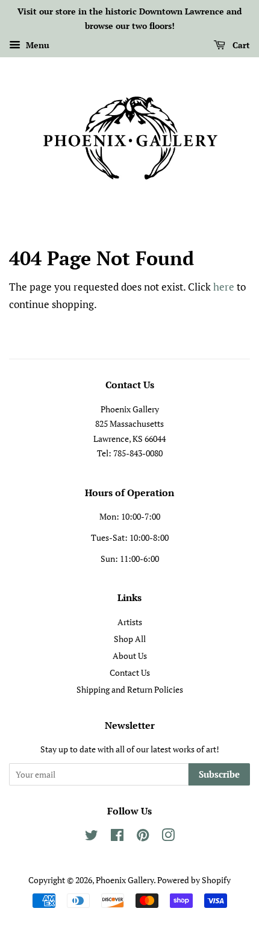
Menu (36, 45)
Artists (129, 622)
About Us (130, 655)
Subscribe (219, 774)
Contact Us (130, 672)
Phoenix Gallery (125, 880)
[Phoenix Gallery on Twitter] (91, 837)
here (223, 287)
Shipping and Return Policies (129, 689)
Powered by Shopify (194, 880)
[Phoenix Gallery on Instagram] (168, 837)
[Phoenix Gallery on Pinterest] (142, 837)
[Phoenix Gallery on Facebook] (117, 837)
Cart (240, 45)
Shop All (130, 638)
